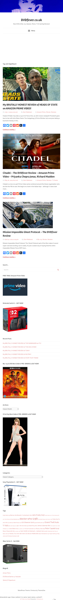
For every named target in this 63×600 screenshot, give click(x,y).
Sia (56, 531)
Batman (13, 515)
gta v (19, 525)
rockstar (17, 531)
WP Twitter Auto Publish (25, 599)
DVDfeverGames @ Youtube (12, 576)
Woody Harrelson (13, 536)
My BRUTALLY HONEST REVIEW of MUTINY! (17, 354)
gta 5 (10, 525)
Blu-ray (39, 239)
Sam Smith (25, 531)
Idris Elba (25, 525)
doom (50, 519)
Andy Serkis (6, 515)
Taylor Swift (53, 533)
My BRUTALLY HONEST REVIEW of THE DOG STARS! (19, 347)
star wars (23, 533)
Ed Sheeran (28, 522)
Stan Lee (6, 533)
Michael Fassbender (30, 528)
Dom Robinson (27, 112)
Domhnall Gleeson (43, 519)
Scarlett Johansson (49, 531)
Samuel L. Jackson (37, 531)
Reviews (53, 112)
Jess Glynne (54, 525)
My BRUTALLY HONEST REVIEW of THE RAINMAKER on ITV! (22, 343)
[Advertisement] (31, 47)
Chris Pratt (8, 519)
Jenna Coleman (43, 525)
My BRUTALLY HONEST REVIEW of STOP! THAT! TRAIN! (20, 358)
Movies (48, 112)
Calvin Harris (48, 515)
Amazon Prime (41, 112)
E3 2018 (10, 522)
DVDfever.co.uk (31, 20)
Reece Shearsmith (9, 531)
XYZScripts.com (39, 599)
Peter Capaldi (52, 528)
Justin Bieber (13, 528)
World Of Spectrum (9, 580)
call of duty (38, 515)
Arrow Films (6, 573)
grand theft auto (39, 522)
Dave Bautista (15, 519)
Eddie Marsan (17, 522)
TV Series (55, 180)
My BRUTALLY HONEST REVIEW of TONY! (16, 350)
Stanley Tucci (14, 533)
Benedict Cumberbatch (24, 515)
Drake (55, 519)
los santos (21, 528)
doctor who (29, 518)
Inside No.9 (33, 525)
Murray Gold (40, 528)
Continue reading (8, 129)
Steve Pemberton (43, 533)
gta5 (14, 525)
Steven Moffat (33, 533)
